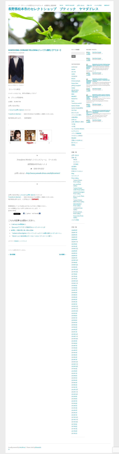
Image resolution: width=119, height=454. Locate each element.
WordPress (22, 447)
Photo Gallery (70, 5)
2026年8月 (74, 230)
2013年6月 (74, 375)
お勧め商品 (74, 117)
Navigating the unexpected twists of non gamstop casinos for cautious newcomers (101, 111)
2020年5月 (74, 253)
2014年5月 (74, 350)
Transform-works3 (76, 103)
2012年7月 (74, 401)
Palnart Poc (74, 98)
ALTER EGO (74, 67)
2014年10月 (74, 338)
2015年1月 (74, 332)
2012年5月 (74, 405)
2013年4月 (74, 380)
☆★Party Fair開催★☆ (18, 224)
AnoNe (73, 69)
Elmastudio (38, 447)
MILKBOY (74, 96)
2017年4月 (74, 276)
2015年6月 (74, 320)
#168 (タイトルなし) (76, 171)
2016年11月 (74, 283)
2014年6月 (74, 348)
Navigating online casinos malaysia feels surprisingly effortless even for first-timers (101, 95)
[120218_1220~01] (16, 83)
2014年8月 (74, 343)
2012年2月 (74, 412)
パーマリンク (23, 241)
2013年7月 (74, 373)
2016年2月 (74, 302)
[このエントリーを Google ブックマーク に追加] (39, 213)
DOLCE (73, 78)
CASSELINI (74, 76)
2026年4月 (74, 235)
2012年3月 (74, 410)
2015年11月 (74, 308)
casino (73, 74)
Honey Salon (74, 83)
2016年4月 (74, 297)
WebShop (106, 5)
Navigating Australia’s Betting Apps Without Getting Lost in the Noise (101, 65)
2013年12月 (74, 362)
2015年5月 (74, 322)
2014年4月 (74, 352)
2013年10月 (74, 366)
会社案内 (73, 166)
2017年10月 (74, 271)
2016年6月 (74, 292)
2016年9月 (74, 285)
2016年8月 (74, 288)
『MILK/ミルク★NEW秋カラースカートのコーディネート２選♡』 (32, 236)
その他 (73, 124)
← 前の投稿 (11, 254)
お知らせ (73, 119)
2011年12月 (74, 417)
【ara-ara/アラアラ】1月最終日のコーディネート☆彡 (28, 227)
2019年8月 (74, 262)
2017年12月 (74, 269)
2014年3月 (74, 355)
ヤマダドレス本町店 (76, 135)
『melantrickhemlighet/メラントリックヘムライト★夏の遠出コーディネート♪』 (36, 233)
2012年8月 (74, 398)
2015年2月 (74, 329)
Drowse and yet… (76, 81)
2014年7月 (74, 345)
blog (61, 5)
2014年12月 (74, 334)
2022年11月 (74, 241)
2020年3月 (74, 258)
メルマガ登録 (98, 5)
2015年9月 (74, 313)
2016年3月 (74, 299)
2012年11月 (74, 392)
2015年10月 (74, 311)
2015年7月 (74, 318)
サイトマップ (75, 176)
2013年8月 (74, 371)
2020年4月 (74, 255)
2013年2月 (74, 385)
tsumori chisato (75, 105)
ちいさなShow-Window (77, 128)
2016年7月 (74, 290)
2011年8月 (74, 426)
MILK (72, 94)
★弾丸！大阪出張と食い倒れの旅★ (22, 230)
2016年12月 (74, 281)
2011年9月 (74, 424)
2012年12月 (74, 389)
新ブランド (74, 142)
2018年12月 (74, 265)
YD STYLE (73, 110)
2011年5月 (74, 433)
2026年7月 (74, 232)
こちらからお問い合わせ (16, 110)
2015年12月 (74, 306)
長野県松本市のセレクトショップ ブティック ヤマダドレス (53, 9)
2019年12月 (74, 260)
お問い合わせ (80, 5)
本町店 (75, 159)
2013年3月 (74, 382)
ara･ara (73, 71)
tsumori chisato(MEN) (77, 108)
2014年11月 (74, 336)
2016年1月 (74, 304)
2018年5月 (74, 267)
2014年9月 (74, 341)
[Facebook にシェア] (24, 213)
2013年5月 (74, 378)
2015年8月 (74, 315)
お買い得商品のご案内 (77, 121)
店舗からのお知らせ (76, 140)
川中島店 (75, 164)
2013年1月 (74, 387)
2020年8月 (74, 251)
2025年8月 (74, 239)
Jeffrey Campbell (76, 85)
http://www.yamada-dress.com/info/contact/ (43, 173)
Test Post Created (96, 52)
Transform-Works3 (14, 114)
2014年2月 (74, 357)
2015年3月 (74, 327)
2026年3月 (74, 237)
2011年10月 (74, 422)
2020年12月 (74, 248)
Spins (72, 101)
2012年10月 (74, 394)
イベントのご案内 (76, 115)
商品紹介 (16, 241)
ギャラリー (76, 162)
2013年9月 (74, 368)
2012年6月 (74, 403)
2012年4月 (74, 408)
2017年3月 (74, 278)
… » (102, 53)
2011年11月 (74, 419)
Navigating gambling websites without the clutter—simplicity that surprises (101, 80)
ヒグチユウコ (75, 131)
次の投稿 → (62, 254)
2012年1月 (74, 415)
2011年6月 (74, 431)
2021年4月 (74, 246)
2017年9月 (74, 274)
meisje (73, 88)
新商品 (73, 145)
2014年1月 (74, 359)
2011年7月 (74, 428)
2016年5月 (74, 295)
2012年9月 (74, 396)
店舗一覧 (89, 5)
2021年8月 (74, 244)
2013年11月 (74, 364)
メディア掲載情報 (76, 133)
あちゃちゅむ (75, 112)
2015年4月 (74, 325)
